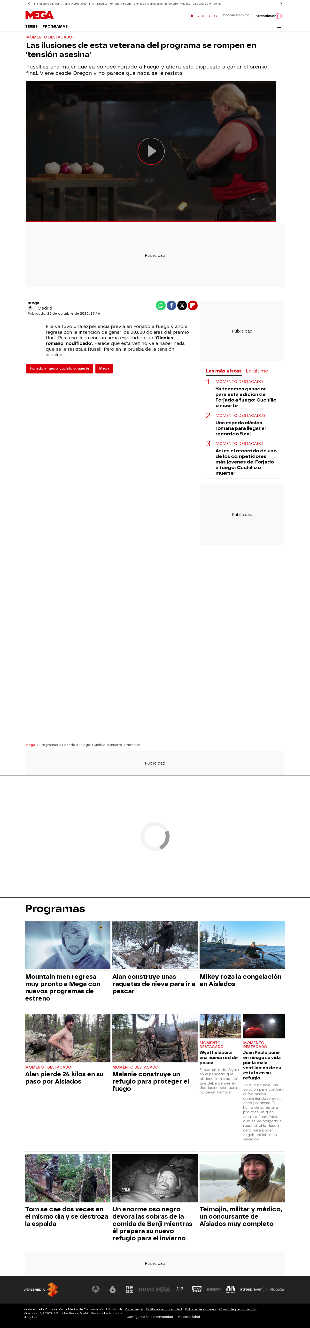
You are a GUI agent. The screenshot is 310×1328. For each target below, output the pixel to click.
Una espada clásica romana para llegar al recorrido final (241, 428)
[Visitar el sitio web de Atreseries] (180, 1289)
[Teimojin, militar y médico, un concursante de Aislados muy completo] (242, 1178)
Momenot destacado (48, 1067)
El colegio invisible (177, 3)
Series (31, 26)
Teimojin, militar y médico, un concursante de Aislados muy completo (241, 1216)
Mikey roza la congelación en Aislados (240, 980)
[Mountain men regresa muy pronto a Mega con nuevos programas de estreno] (67, 946)
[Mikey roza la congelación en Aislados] (242, 946)
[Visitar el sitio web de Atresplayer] (254, 1289)
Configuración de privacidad (149, 1317)
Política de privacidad (164, 1309)
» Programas (47, 745)
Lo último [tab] (257, 371)
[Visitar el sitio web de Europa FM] (213, 1289)
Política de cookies (200, 1309)
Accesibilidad (189, 1317)
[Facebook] (30, 308)
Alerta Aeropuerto (73, 3)
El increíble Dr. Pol (46, 3)
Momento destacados (240, 416)
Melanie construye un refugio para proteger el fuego (150, 1081)
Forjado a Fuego (120, 3)
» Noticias (132, 745)
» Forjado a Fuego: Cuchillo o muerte (90, 745)
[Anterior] (28, 4)
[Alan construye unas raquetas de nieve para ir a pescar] (155, 946)
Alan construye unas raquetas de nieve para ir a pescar (153, 984)
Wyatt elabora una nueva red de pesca (219, 1057)
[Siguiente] (281, 4)
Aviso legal (134, 1309)
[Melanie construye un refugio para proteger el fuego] (155, 1038)
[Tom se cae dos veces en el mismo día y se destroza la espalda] (67, 1178)
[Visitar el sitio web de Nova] (146, 1289)
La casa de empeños (207, 3)
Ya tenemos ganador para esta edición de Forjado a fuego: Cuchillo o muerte (246, 397)
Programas (55, 26)
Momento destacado (239, 382)
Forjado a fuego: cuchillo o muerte (59, 368)
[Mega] (55, 15)
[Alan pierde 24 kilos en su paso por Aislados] (67, 1038)
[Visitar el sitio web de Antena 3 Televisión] (95, 1289)
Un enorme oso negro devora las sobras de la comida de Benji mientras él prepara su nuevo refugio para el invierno (152, 1224)
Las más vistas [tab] (224, 371)
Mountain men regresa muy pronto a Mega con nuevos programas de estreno (62, 987)
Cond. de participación (237, 1309)
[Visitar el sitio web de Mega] (163, 1289)
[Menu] (279, 26)
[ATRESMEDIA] (41, 1290)
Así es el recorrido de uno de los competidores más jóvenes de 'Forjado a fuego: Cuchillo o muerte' (246, 462)
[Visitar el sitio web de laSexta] (112, 1289)
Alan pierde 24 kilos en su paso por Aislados (64, 1077)
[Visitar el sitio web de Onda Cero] (197, 1289)
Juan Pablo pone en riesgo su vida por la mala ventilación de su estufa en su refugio (262, 1065)
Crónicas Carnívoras (148, 3)
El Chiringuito (98, 3)
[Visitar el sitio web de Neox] (129, 1289)
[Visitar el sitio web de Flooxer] (277, 1289)
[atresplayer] (269, 16)
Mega (104, 368)
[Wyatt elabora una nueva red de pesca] (220, 1026)
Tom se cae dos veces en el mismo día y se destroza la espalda (66, 1216)
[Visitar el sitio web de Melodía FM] (230, 1289)
